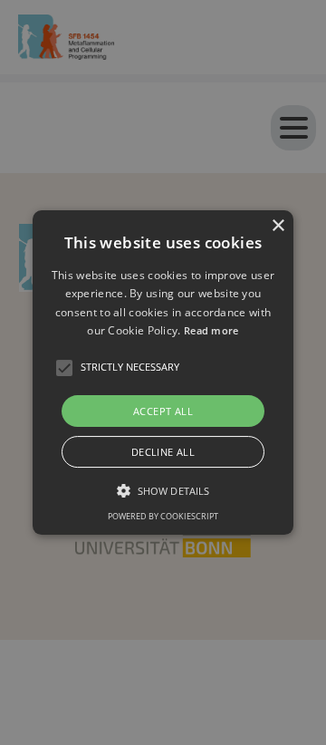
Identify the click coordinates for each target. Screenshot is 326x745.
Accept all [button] (163, 411)
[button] (163, 372)
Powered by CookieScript (163, 516)
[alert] (163, 372)
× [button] (277, 226)
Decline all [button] (163, 452)
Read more (211, 330)
